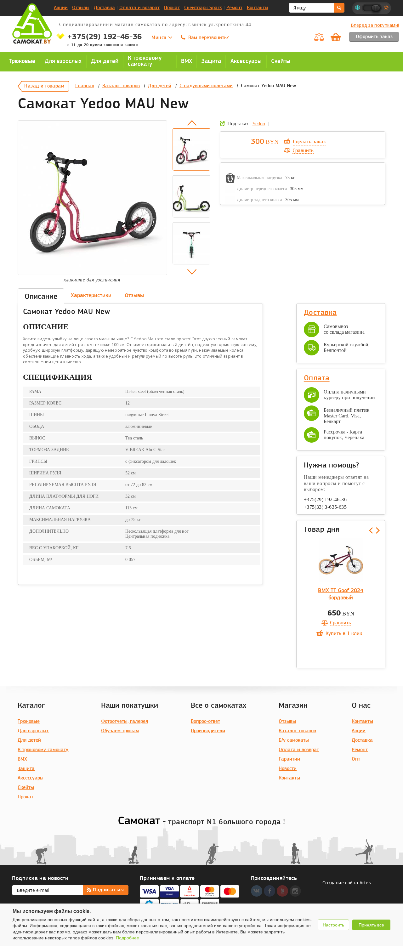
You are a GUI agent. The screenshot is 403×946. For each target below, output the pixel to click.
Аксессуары (30, 778)
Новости (288, 768)
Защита (26, 768)
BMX (22, 759)
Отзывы (80, 7)
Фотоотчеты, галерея (124, 721)
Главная (84, 85)
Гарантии (289, 759)
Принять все (371, 924)
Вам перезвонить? (208, 37)
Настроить (333, 924)
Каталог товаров (121, 85)
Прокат (172, 7)
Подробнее (127, 937)
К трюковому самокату (43, 749)
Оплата (317, 378)
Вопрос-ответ (205, 721)
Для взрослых (33, 731)
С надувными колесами (206, 85)
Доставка (104, 7)
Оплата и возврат (139, 7)
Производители (208, 731)
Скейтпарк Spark (203, 7)
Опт (356, 759)
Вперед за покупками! (375, 25)
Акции (61, 7)
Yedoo (258, 123)
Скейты (26, 787)
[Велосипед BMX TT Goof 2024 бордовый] (341, 560)
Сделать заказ (309, 141)
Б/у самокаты (294, 740)
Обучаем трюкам (120, 731)
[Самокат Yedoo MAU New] (92, 198)
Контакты (257, 7)
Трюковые (29, 721)
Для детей (159, 85)
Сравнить (303, 150)
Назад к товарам (44, 86)
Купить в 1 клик (344, 633)
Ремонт (234, 7)
